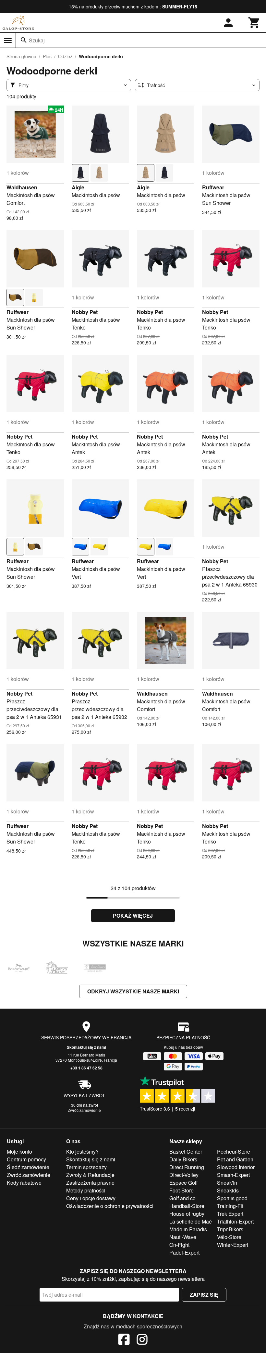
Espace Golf (183, 1182)
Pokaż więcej (133, 915)
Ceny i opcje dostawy (90, 1198)
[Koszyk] (254, 22)
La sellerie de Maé (190, 1221)
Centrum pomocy (26, 1159)
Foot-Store (181, 1190)
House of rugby (186, 1213)
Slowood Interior (236, 1167)
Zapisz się (204, 1294)
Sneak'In (227, 1182)
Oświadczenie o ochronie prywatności (109, 1206)
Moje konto (19, 1151)
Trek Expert (230, 1213)
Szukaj (37, 40)
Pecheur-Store (233, 1151)
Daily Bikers (183, 1159)
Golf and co (182, 1198)
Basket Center (185, 1151)
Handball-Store (186, 1206)
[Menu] (8, 40)
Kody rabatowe (24, 1182)
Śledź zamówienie (28, 1167)
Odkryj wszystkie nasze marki (133, 991)
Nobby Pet (85, 312)
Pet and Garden (235, 1159)
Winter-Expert (232, 1244)
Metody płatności (85, 1190)
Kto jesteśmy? (82, 1151)
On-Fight (179, 1244)
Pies (47, 56)
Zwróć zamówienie (84, 1110)
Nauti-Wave (182, 1237)
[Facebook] (123, 1340)
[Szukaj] (24, 40)
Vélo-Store (229, 1237)
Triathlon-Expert (235, 1221)
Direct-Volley (184, 1175)
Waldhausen (21, 187)
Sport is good (232, 1198)
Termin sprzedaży (86, 1167)
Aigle (78, 187)
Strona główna (21, 56)
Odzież (65, 56)
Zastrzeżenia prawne (90, 1182)
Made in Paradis (188, 1229)
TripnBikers (230, 1229)
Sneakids (228, 1190)
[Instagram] (142, 1340)
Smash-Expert (233, 1175)
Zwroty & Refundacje (90, 1175)
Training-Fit (230, 1206)
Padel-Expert (184, 1252)
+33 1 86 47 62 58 (86, 1068)
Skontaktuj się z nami (86, 1047)
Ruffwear (213, 187)
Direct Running (186, 1167)
